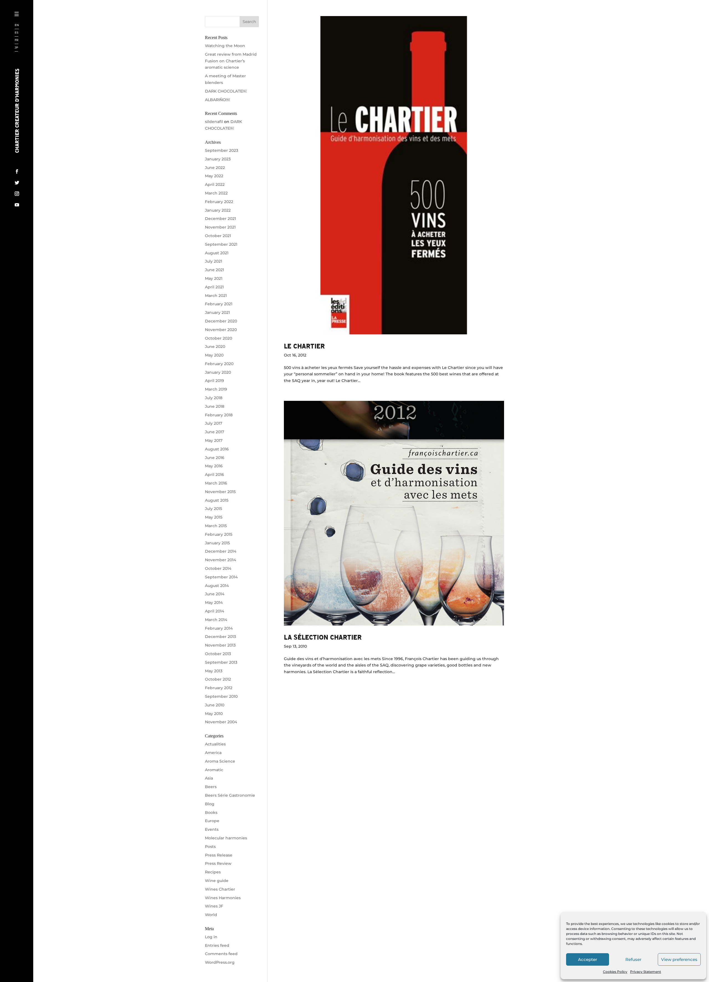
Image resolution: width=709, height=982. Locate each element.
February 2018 (219, 414)
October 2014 (218, 568)
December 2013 (220, 636)
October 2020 (218, 338)
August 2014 (217, 585)
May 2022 (214, 175)
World (211, 914)
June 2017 (214, 431)
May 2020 (214, 355)
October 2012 (218, 679)
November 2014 (220, 559)
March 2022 (216, 193)
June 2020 (215, 346)
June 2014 (214, 593)
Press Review (218, 863)
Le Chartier (304, 346)
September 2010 (221, 696)
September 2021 (221, 244)
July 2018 (213, 397)
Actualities (215, 744)
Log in (211, 936)
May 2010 (214, 713)
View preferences (679, 959)
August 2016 (217, 449)
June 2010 (214, 704)
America (213, 752)
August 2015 (216, 500)
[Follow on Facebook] (16, 171)
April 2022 (215, 184)
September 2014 (221, 577)
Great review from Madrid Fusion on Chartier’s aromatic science (231, 61)
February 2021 (218, 303)
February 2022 (219, 201)
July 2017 (213, 423)
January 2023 (218, 159)
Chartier (34, 33)
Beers (211, 786)
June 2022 (215, 167)
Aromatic (214, 769)
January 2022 (218, 210)
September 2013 (221, 662)
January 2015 (217, 542)
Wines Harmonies (223, 897)
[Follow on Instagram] (16, 193)
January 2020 (218, 372)
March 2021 (216, 295)
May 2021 (213, 278)
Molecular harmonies (226, 837)
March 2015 (216, 525)
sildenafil (214, 121)
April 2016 (214, 474)
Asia (209, 778)
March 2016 (216, 483)
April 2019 (214, 380)
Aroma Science (220, 761)
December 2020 (221, 321)
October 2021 (218, 235)
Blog (209, 803)
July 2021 (213, 261)
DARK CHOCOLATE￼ (225, 91)
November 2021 (220, 227)
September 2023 (221, 150)
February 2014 (219, 628)
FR (16, 40)
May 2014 (214, 602)
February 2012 (218, 687)
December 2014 (220, 551)
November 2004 (221, 721)
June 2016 (214, 457)
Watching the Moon (225, 45)
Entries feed (217, 945)
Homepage (36, 23)
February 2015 (218, 534)
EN (17, 25)
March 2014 (216, 619)
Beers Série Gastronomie (230, 795)
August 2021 (216, 252)
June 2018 (214, 406)
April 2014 (214, 611)
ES (16, 32)
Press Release (218, 855)
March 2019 (216, 389)
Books (211, 812)
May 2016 (214, 465)
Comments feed (221, 953)
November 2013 (220, 645)
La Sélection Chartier (323, 637)
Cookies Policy (615, 972)
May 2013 (213, 670)
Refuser (633, 959)
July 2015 (213, 508)
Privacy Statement (645, 972)
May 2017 (213, 440)
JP (16, 47)
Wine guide (216, 880)
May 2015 (213, 517)
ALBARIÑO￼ (217, 99)
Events (212, 829)
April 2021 (214, 286)
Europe (212, 820)
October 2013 (218, 653)
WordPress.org (220, 962)
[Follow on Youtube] (16, 204)
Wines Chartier (220, 889)
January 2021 (217, 312)
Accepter (587, 959)
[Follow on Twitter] (16, 182)
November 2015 (220, 491)
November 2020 (221, 329)
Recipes (213, 872)
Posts (210, 846)
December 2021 (220, 218)
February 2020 (219, 363)
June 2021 (214, 269)
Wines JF (214, 906)
